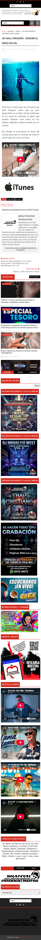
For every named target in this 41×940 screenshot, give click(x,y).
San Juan (34, 844)
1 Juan (17, 856)
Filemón (17, 854)
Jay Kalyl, (32, 49)
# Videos (19, 199)
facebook (33, 372)
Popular (20, 868)
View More (35, 277)
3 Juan (30, 856)
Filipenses (21, 849)
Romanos (14, 846)
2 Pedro (11, 856)
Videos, (4, 51)
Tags (33, 868)
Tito (11, 854)
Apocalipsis (20, 859)
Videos (18, 31)
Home (4, 31)
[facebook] (17, 2)
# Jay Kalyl (10, 199)
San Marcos (16, 844)
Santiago (33, 854)
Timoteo (34, 851)
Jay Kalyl (10, 31)
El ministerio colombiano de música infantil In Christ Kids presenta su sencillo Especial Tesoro (19, 326)
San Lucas (26, 844)
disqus (20, 372)
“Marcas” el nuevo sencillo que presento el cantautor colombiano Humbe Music (17, 301)
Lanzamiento (7, 284)
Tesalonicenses (8, 851)
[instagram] (23, 2)
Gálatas (6, 849)
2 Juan (24, 856)
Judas (36, 856)
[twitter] (20, 2)
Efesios (13, 849)
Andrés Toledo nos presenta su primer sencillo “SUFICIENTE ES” (19, 352)
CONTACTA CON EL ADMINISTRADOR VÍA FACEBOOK (20, 249)
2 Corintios (33, 846)
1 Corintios (23, 846)
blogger (7, 372)
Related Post (8, 277)
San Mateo (6, 844)
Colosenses (31, 849)
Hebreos (25, 854)
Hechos (6, 846)
